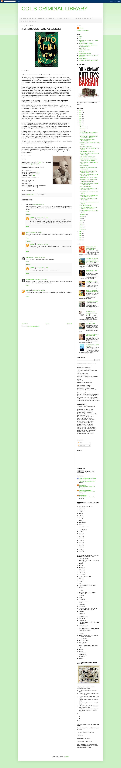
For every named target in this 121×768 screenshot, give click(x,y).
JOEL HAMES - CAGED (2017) (87, 151)
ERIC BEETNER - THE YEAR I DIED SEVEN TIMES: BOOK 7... (88, 133)
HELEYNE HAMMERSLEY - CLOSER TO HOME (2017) (89, 184)
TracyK (27, 232)
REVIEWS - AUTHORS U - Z (28, 21)
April (81, 225)
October (82, 131)
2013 (80, 238)
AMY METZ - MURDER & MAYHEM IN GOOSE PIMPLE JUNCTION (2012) (92, 260)
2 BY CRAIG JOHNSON (85, 205)
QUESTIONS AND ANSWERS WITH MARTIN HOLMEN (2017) (88, 172)
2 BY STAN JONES (90, 323)
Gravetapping (82, 485)
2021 (80, 116)
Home (47, 323)
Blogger (67, 756)
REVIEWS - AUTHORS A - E (28, 18)
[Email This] (38, 194)
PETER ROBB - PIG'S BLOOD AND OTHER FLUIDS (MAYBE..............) (92, 248)
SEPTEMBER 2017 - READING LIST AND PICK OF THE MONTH (89, 159)
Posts (80, 442)
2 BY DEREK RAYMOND (92, 301)
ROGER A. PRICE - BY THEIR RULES (91, 271)
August (82, 216)
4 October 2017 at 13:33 (42, 267)
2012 (80, 240)
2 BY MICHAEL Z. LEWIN (92, 281)
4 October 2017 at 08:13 (39, 257)
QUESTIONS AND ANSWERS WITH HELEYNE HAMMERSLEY (88, 180)
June (81, 220)
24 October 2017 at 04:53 (38, 290)
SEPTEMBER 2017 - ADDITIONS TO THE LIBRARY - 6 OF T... (89, 196)
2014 (80, 235)
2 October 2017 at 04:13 (38, 204)
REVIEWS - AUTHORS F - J (46, 18)
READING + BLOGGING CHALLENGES (88, 60)
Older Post (69, 323)
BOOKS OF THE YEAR (84, 50)
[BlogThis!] (39, 194)
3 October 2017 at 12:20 (36, 232)
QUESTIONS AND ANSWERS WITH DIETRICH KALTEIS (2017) (88, 208)
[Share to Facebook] (43, 194)
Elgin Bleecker (29, 257)
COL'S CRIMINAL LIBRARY (55, 8)
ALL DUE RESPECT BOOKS (85, 43)
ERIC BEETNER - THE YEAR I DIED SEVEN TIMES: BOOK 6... (88, 137)
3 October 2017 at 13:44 (42, 244)
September (83, 214)
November (82, 129)
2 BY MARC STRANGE (85, 186)
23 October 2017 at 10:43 (41, 279)
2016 (80, 231)
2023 (80, 112)
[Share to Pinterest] (44, 194)
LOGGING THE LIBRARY (85, 53)
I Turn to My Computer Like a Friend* (87, 481)
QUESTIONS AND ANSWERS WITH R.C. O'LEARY (91, 313)
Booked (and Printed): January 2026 (87, 486)
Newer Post (25, 323)
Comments (82, 445)
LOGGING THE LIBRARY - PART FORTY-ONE (92, 335)
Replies (29, 214)
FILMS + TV (81, 51)
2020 (80, 118)
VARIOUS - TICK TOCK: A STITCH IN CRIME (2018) (92, 291)
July (81, 218)
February (82, 229)
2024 (80, 110)
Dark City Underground (85, 490)
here (40, 162)
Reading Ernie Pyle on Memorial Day (87, 496)
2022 (80, 114)
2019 (80, 121)
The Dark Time (83, 495)
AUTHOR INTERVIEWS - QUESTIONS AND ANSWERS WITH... (88, 45)
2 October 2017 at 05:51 (42, 217)
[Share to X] (41, 194)
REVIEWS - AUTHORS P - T (83, 18)
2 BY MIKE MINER (84, 165)
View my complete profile (83, 30)
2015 (80, 233)
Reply (27, 211)
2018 (80, 123)
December (82, 127)
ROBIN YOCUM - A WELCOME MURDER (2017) (87, 140)
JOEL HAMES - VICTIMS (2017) (87, 157)
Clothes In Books (30, 279)
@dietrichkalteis (35, 164)
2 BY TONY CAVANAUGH (86, 146)
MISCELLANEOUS (83, 58)
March (81, 227)
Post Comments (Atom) (33, 326)
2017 (80, 125)
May (81, 223)
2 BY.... (80, 38)
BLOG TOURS (82, 48)
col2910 (32, 217)
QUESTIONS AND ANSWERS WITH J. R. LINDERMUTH (89, 189)
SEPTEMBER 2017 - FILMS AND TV (88, 177)
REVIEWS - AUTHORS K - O (65, 18)
